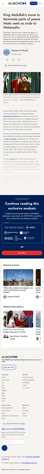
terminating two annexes (11, 116)
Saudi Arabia (5, 380)
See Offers (22, 253)
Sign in (40, 3)
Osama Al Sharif (19, 50)
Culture (24, 385)
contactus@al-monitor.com (29, 463)
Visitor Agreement (7, 408)
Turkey (4, 377)
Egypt (3, 393)
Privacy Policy (6, 410)
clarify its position (10, 139)
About (24, 408)
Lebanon (4, 398)
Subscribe (33, 3)
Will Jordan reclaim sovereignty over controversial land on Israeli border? (18, 290)
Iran (3, 383)
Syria (3, 401)
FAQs (3, 413)
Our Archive (26, 388)
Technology (25, 383)
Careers (24, 416)
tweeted (12, 159)
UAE (3, 385)
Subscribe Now (8, 367)
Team (24, 413)
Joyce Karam (15, 336)
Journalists (25, 410)
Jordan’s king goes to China (14, 332)
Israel (3, 388)
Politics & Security (27, 377)
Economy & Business (28, 380)
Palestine (4, 390)
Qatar (3, 396)
